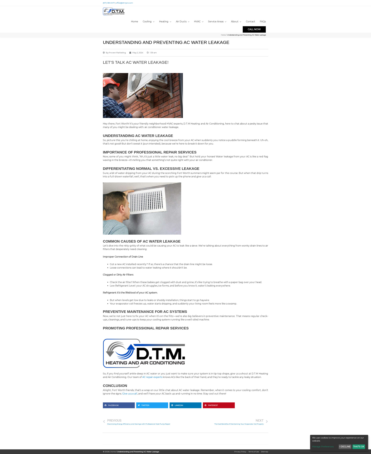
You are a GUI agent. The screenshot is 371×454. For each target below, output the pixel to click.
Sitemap (264, 452)
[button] (119, 405)
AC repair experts (152, 377)
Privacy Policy (240, 452)
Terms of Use (253, 452)
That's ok (358, 446)
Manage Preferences (323, 446)
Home (223, 35)
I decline (345, 446)
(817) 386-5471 (109, 3)
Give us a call (129, 393)
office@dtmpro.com (124, 3)
